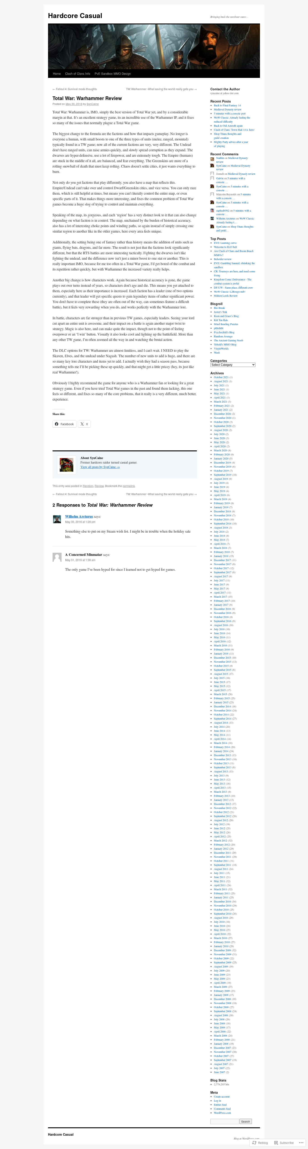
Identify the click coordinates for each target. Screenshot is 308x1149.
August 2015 (221, 674)
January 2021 (221, 409)
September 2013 (222, 767)
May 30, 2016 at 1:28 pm (80, 522)
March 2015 (220, 694)
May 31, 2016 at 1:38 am (80, 560)
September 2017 (222, 572)
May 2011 (219, 881)
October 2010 (221, 909)
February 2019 (222, 503)
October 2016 (221, 617)
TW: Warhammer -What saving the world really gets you (161, 89)
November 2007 (222, 1051)
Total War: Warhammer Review (87, 98)
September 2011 (222, 865)
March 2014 (220, 743)
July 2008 (219, 1019)
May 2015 (219, 686)
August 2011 (221, 869)
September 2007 (222, 1060)
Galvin (219, 178)
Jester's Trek (220, 312)
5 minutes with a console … (233, 196)
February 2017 (222, 600)
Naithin (220, 158)
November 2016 (222, 613)
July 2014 (219, 726)
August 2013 (221, 771)
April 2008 (220, 1031)
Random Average (223, 336)
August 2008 (221, 1015)
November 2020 (222, 418)
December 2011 (222, 852)
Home (57, 73)
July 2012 (219, 824)
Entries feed (220, 1104)
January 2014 (221, 751)
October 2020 (221, 422)
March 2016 (220, 645)
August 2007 (221, 1064)
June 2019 (219, 487)
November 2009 (222, 954)
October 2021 (221, 377)
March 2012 (220, 840)
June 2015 (219, 682)
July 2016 (219, 629)
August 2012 (221, 820)
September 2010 (222, 913)
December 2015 (222, 657)
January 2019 (221, 507)
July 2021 (219, 385)
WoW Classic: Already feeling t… (235, 220)
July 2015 (219, 678)
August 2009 (221, 966)
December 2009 (222, 950)
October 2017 (221, 568)
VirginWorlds (221, 348)
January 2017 (221, 604)
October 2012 (221, 812)
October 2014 (221, 714)
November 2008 (222, 1003)
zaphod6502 (222, 210)
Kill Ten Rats (221, 320)
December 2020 (222, 413)
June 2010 (219, 926)
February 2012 (222, 844)
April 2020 (220, 446)
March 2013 (220, 791)
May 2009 (219, 978)
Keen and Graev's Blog (226, 316)
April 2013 (220, 787)
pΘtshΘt (218, 328)
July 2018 (219, 531)
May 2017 (219, 588)
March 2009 (220, 986)
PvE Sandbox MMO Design (113, 73)
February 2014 (222, 747)
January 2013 (221, 800)
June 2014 (219, 730)
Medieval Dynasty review (227, 109)
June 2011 (219, 877)
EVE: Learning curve (225, 243)
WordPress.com (222, 1112)
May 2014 (219, 734)
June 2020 (219, 438)
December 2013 (222, 755)
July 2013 (219, 775)
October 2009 (221, 958)
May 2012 (219, 832)
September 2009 (222, 962)
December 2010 (222, 901)
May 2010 (219, 930)
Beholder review (223, 259)
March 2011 (220, 889)
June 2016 (219, 633)
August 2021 (221, 381)
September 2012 (222, 816)
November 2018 (222, 515)
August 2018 (221, 527)
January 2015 (221, 702)
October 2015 (221, 665)
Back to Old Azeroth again (228, 125)
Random (88, 486)
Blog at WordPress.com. (247, 1138)
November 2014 (222, 710)
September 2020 (222, 426)
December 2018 (222, 511)
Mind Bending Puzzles (226, 324)
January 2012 (221, 848)
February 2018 (222, 552)
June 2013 (219, 779)
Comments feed (222, 1108)
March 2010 (220, 938)
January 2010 (221, 946)
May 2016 (219, 637)
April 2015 (220, 690)
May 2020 (219, 442)
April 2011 (220, 885)
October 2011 (221, 860)
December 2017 (222, 560)
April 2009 (220, 982)
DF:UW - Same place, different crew (233, 287)
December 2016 (222, 609)
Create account (222, 1096)
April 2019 (220, 495)
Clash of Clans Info (77, 73)
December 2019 (222, 462)
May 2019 (219, 491)
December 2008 (222, 999)
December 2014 (222, 706)
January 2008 (221, 1043)
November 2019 (222, 466)
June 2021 (219, 389)
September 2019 (222, 474)
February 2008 (222, 1039)
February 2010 (222, 942)
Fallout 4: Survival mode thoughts (75, 89)
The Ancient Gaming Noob (228, 340)
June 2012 (219, 828)
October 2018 (221, 519)
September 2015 (222, 669)
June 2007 (219, 1072)
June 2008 (219, 1023)
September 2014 (222, 718)
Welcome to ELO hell (225, 247)
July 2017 (219, 580)
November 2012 (222, 808)
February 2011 (222, 893)
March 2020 (220, 450)
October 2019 (221, 470)
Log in (217, 1100)
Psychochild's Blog (224, 332)
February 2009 (222, 991)
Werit (217, 352)
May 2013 (219, 783)
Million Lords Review (226, 295)
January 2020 (221, 458)
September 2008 (222, 1011)
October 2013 (221, 763)
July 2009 (219, 970)
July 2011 (219, 873)
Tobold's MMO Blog (225, 344)
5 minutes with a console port (230, 113)
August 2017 (221, 576)
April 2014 (220, 739)
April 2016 (220, 641)
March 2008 (220, 1035)
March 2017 (220, 596)
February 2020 (222, 454)
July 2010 (219, 921)
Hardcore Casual (75, 15)
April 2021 (220, 397)
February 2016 (222, 649)
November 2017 (222, 564)
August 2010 (221, 917)
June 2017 (219, 584)
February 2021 (222, 405)
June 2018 (219, 535)
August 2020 (221, 430)
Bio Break (219, 308)
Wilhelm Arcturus (79, 516)
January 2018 (221, 556)
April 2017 (220, 592)
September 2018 (222, 523)
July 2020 (219, 434)
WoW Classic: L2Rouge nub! (229, 291)
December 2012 (222, 804)
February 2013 (222, 795)
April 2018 (220, 543)
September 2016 (222, 621)
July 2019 (219, 483)
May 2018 (219, 539)
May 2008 (219, 1027)
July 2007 (219, 1068)
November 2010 (222, 905)
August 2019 (221, 478)
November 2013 (222, 759)
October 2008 (221, 1007)
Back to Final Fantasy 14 (227, 105)
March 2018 (220, 548)
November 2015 (222, 661)
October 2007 (221, 1056)
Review (99, 486)
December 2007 (222, 1047)
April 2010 (220, 934)
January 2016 (221, 653)
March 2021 (220, 401)
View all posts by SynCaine (100, 467)
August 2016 (221, 625)
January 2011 (221, 897)
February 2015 (222, 698)
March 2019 (220, 499)
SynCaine (93, 104)
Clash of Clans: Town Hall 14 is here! (234, 129)
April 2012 (220, 836)
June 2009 (219, 974)
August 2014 (221, 722)
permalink (129, 486)
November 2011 (222, 856)
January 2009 (221, 995)
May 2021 (219, 393)
